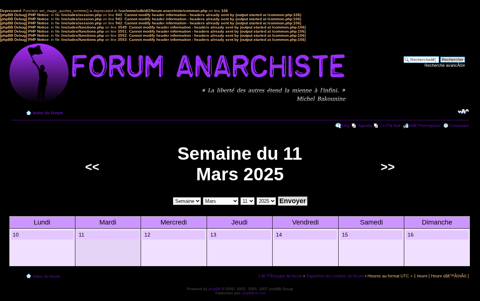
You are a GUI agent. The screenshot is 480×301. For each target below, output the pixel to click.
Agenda (365, 125)
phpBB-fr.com (254, 293)
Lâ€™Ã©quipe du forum (280, 276)
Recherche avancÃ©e (444, 65)
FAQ (346, 125)
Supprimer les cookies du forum (335, 276)
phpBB (214, 289)
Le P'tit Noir (390, 125)
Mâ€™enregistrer (425, 125)
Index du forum (48, 113)
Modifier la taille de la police (463, 111)
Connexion (459, 125)
